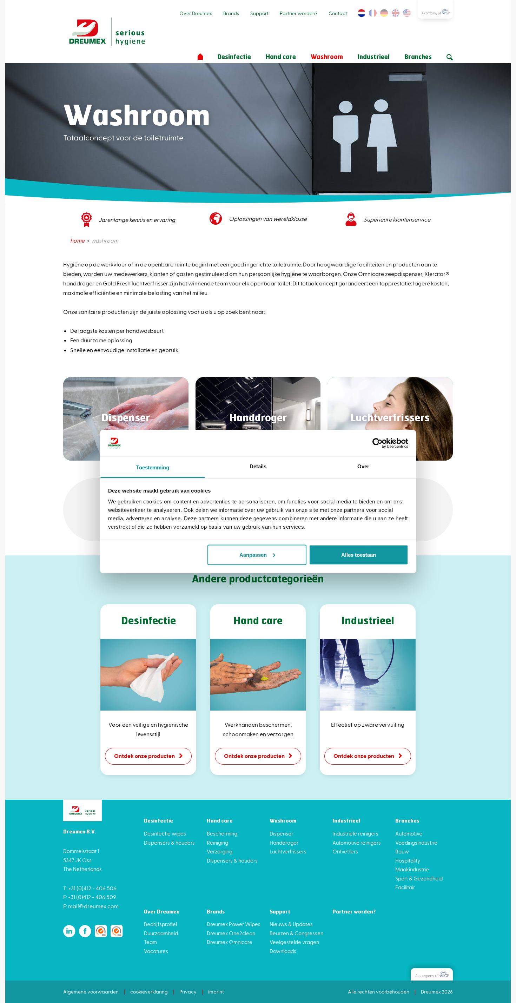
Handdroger (284, 842)
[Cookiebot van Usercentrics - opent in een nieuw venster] (377, 443)
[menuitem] (78, 240)
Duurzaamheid (161, 933)
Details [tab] (258, 466)
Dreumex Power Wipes (233, 924)
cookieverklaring (149, 992)
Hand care (281, 57)
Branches (418, 57)
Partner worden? (298, 13)
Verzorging (219, 851)
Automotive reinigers (356, 842)
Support (259, 13)
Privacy (188, 992)
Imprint (216, 992)
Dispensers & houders (169, 842)
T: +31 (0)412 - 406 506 (90, 888)
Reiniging (217, 842)
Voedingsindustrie (416, 842)
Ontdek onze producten (144, 755)
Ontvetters (345, 851)
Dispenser (281, 833)
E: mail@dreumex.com (91, 906)
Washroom (327, 57)
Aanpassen (253, 554)
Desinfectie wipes (165, 833)
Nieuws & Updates (291, 924)
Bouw (402, 851)
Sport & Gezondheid (419, 878)
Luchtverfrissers (288, 851)
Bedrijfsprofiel (160, 924)
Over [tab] (363, 466)
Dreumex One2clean (231, 933)
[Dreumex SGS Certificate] (101, 931)
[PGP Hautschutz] (432, 974)
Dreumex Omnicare (229, 942)
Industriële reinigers (355, 833)
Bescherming (222, 833)
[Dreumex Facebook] (85, 931)
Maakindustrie (412, 869)
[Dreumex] (107, 32)
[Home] (200, 56)
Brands (231, 13)
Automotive (408, 833)
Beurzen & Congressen (296, 933)
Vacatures (156, 951)
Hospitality (407, 860)
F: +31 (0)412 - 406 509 (89, 896)
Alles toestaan (358, 554)
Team (150, 942)
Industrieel (374, 57)
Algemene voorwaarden (91, 992)
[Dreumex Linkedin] (69, 931)
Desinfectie (234, 57)
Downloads (283, 951)
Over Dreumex (195, 13)
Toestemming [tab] (152, 467)
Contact (338, 13)
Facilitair (405, 887)
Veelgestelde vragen (294, 942)
